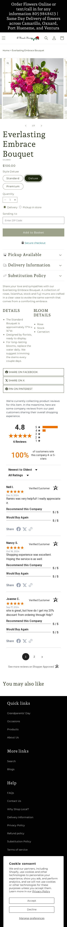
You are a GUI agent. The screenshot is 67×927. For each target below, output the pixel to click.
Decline (31, 909)
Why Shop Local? (18, 809)
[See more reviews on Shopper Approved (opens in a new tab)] (31, 529)
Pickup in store (32, 207)
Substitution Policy (19, 841)
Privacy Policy (41, 891)
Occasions (13, 721)
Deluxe (33, 178)
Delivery (12, 207)
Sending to (15, 214)
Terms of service (17, 849)
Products (13, 729)
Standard (12, 178)
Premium (13, 186)
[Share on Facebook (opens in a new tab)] (18, 529)
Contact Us (14, 801)
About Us (13, 737)
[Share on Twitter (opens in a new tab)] (25, 529)
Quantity (8, 193)
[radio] (48, 427)
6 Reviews (23, 441)
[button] (46, 38)
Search (11, 761)
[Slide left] (26, 126)
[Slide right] (41, 126)
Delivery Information (20, 817)
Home (6, 50)
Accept (31, 900)
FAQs (10, 793)
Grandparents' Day (18, 713)
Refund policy (15, 833)
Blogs (10, 769)
